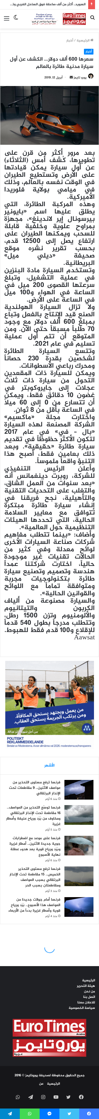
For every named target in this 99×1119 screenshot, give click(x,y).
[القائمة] (6, 21)
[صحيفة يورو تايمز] (54, 19)
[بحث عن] (92, 21)
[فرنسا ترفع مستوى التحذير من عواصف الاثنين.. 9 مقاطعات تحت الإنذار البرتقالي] (78, 790)
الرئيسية (83, 41)
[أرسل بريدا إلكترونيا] (71, 77)
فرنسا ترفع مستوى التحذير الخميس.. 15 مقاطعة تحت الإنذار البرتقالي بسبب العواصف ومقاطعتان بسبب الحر (35, 877)
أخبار (69, 41)
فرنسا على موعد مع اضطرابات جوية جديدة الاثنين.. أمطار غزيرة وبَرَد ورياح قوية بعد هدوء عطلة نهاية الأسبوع (35, 846)
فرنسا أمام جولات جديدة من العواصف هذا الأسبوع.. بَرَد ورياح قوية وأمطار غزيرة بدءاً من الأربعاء (34, 905)
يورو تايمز (80, 77)
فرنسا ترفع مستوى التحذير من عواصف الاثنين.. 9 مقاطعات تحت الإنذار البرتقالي (34, 787)
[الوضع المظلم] (15, 21)
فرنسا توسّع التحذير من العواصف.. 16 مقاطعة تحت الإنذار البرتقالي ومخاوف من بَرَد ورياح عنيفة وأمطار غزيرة (33, 816)
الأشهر (49, 765)
